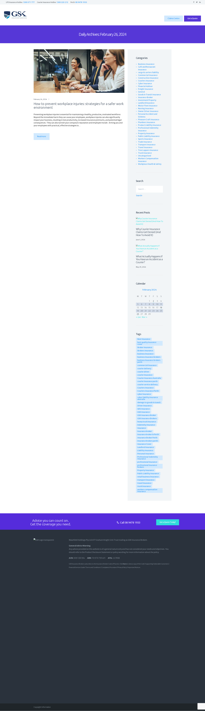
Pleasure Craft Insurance (148, 119)
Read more (41, 136)
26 (138, 314)
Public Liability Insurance (149, 136)
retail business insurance (148, 477)
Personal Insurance (145, 454)
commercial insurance (147, 365)
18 (161, 307)
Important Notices (134, 567)
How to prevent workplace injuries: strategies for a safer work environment (79, 105)
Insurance (141, 428)
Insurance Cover (144, 444)
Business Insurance (146, 64)
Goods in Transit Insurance (149, 94)
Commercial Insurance (147, 75)
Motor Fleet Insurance (147, 106)
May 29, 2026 (141, 267)
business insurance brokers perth (148, 361)
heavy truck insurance (146, 422)
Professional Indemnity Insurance (147, 458)
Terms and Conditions (93, 567)
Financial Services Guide (77, 567)
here (125, 564)
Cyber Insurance (145, 83)
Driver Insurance (144, 406)
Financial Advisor (145, 86)
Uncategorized (144, 156)
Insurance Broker (145, 97)
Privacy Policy (122, 567)
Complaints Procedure (109, 567)
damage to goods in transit (149, 402)
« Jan (138, 317)
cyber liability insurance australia (147, 398)
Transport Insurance (146, 144)
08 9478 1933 (132, 522)
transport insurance (145, 480)
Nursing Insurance (146, 108)
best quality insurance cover (146, 343)
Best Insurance (143, 339)
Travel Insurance (145, 147)
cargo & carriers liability (148, 72)
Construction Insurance (148, 78)
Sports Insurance (145, 139)
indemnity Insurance (146, 425)
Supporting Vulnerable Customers (156, 564)
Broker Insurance (144, 347)
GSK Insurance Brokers (147, 418)
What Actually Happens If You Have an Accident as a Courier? (149, 259)
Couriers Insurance (146, 81)
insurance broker (144, 431)
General (141, 92)
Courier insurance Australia (149, 378)
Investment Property (147, 100)
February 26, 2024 (40, 99)
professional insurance (147, 462)
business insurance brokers (148, 357)
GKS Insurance (143, 409)
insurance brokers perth (147, 441)
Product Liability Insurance (149, 125)
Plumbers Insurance (146, 122)
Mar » (144, 317)
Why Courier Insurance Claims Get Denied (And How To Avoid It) (148, 232)
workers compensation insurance (147, 490)
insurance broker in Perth (148, 434)
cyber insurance (144, 394)
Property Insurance (146, 133)
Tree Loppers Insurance (148, 150)
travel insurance (144, 483)
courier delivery (144, 368)
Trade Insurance (145, 142)
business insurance (145, 354)
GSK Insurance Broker (146, 415)
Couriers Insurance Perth (148, 391)
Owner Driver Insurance (148, 111)
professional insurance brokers (147, 466)
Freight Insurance (145, 89)
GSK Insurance (143, 412)
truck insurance (144, 486)
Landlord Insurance (145, 447)
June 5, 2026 (140, 240)
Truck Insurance (145, 153)
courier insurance (144, 375)
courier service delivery (147, 384)
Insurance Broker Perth (147, 438)
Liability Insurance (145, 450)
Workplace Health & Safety (149, 164)
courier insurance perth (147, 381)
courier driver (143, 372)
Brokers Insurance (145, 350)
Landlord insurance (146, 103)
